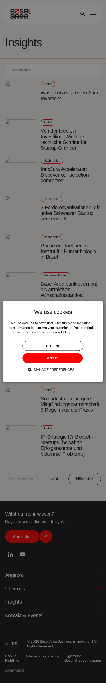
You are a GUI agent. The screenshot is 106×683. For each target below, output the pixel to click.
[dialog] (53, 341)
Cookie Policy (59, 332)
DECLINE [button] (53, 346)
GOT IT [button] (52, 358)
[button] (53, 369)
